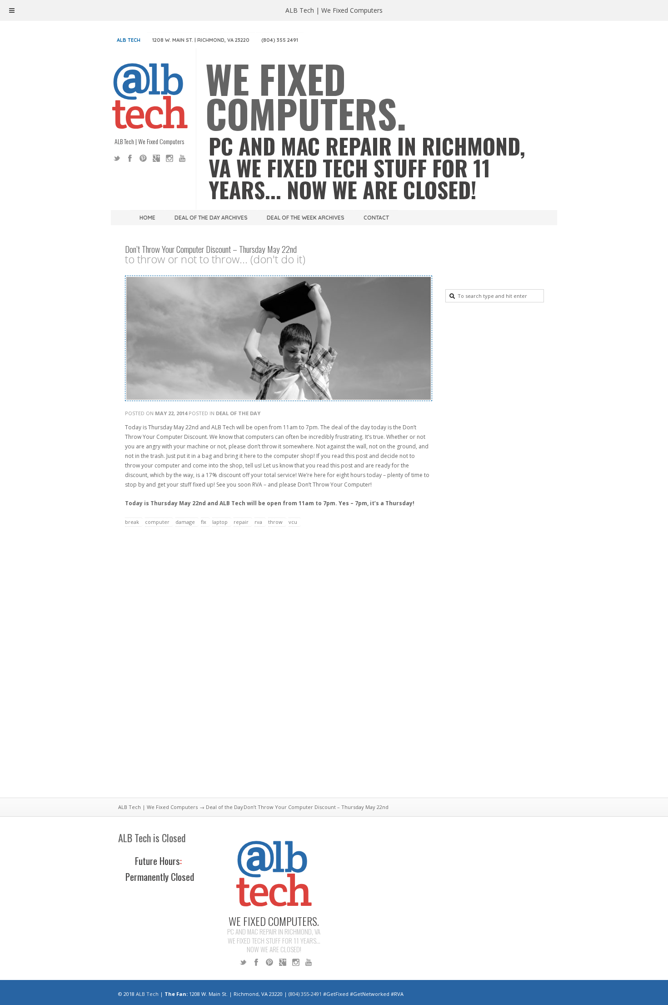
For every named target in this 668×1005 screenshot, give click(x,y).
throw (275, 521)
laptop (220, 521)
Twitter (116, 158)
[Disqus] (277, 667)
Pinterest (143, 158)
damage (185, 521)
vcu (293, 521)
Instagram (169, 158)
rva (258, 521)
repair (241, 521)
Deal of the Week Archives (305, 217)
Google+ (156, 158)
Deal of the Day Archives (211, 217)
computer (157, 521)
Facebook (130, 158)
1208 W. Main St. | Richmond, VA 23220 (200, 40)
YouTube (182, 158)
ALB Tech (128, 40)
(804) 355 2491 (279, 40)
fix (203, 521)
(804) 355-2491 (305, 993)
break (132, 521)
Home (147, 217)
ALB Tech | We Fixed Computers (158, 807)
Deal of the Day (238, 413)
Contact (376, 217)
